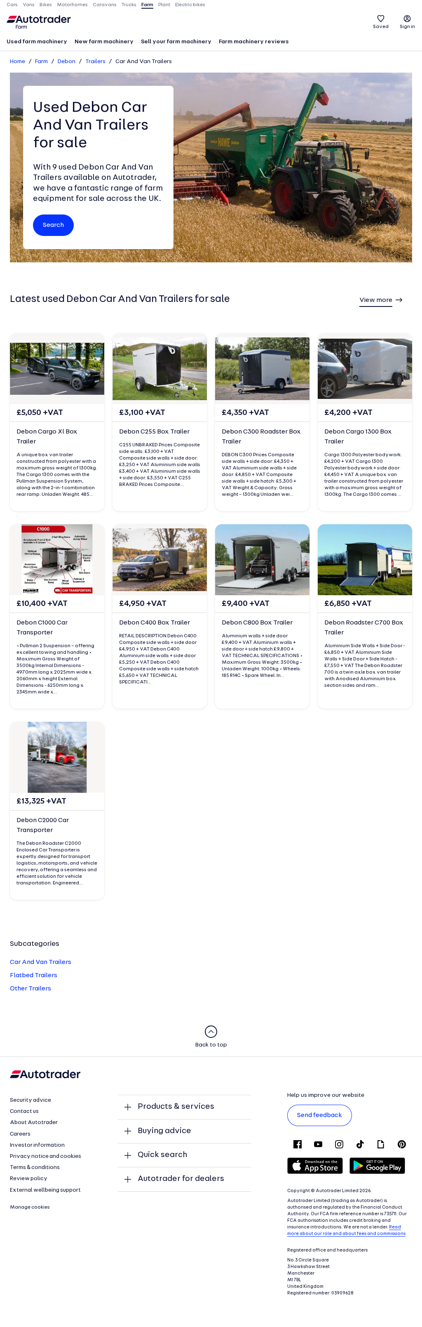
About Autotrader (34, 1122)
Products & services (176, 1107)
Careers (20, 1134)
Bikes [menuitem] (46, 4)
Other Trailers (30, 988)
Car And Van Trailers (40, 962)
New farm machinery (104, 42)
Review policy (28, 1178)
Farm (41, 62)
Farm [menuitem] (147, 4)
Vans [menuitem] (29, 4)
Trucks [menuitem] (129, 4)
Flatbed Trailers (33, 975)
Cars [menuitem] (12, 4)
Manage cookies (30, 1207)
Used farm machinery (37, 42)
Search (53, 225)
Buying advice (164, 1131)
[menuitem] (36, 42)
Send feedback (319, 1115)
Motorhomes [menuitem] (72, 4)
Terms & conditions (35, 1167)
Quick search (162, 1155)
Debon (66, 62)
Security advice (30, 1100)
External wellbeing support (45, 1190)
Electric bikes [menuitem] (190, 4)
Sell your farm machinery (176, 42)
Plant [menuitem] (164, 4)
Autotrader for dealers (181, 1179)
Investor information (37, 1145)
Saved (381, 26)
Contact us (24, 1111)
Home (17, 62)
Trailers (95, 62)
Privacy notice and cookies (45, 1156)
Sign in (407, 26)
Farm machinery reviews (254, 42)
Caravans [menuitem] (105, 4)
